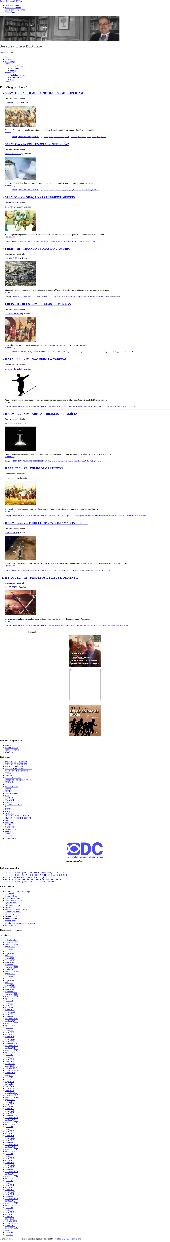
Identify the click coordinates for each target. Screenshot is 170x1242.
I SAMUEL (9, 800)
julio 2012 (9, 1232)
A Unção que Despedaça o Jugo (17, 891)
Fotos (12, 79)
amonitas (60, 515)
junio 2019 (9, 1057)
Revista (13, 70)
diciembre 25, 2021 (12, 102)
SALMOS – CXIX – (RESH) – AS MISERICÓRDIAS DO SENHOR (33, 879)
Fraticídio (77, 461)
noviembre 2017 (11, 1095)
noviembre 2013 (11, 1199)
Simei (118, 296)
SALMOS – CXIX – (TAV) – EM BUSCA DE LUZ (26, 877)
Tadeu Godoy (10, 921)
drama (67, 625)
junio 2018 (9, 1079)
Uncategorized (10, 838)
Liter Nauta (9, 907)
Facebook (10, 1)
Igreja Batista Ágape (13, 898)
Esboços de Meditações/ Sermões (18, 780)
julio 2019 (9, 1055)
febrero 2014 (10, 1192)
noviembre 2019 (11, 1046)
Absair (46, 137)
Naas (98, 137)
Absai (58, 625)
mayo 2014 (9, 1185)
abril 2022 (9, 983)
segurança (80, 241)
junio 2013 (9, 1210)
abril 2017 (9, 1106)
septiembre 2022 (11, 971)
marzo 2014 (9, 1190)
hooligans (118, 515)
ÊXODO (8, 791)
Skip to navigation (12, 5)
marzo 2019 (9, 1061)
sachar (107, 296)
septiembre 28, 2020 (13, 154)
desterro (70, 461)
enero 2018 (9, 1091)
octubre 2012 (10, 1226)
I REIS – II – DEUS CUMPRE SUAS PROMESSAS (38, 304)
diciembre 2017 (11, 1093)
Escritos (8, 64)
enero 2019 (9, 1066)
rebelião (110, 406)
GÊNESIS (9, 798)
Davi (67, 190)
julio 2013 (9, 1208)
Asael (62, 625)
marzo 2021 (9, 1010)
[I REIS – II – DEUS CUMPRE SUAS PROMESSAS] (20, 341)
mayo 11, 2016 (11, 532)
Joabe (84, 137)
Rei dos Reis (100, 296)
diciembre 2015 (11, 1142)
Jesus (80, 137)
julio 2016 (9, 1127)
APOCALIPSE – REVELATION (18, 768)
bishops (66, 515)
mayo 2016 (9, 1131)
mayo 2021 (9, 1005)
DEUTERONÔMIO (13, 777)
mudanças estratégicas (98, 625)
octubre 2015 (10, 1147)
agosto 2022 (10, 974)
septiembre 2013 (11, 1203)
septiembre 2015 (11, 1149)
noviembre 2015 (11, 1145)
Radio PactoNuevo (17, 75)
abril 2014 (9, 1187)
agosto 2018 (10, 1075)
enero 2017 (9, 1113)
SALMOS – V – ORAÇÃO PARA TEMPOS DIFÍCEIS (40, 197)
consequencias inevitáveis (85, 515)
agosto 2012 (10, 1230)
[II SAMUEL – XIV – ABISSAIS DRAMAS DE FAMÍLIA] (20, 450)
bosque (62, 190)
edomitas (61, 137)
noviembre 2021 (11, 994)
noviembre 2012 (11, 1223)
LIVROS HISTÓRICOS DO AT (42, 296)
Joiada (89, 137)
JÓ (6, 807)
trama (109, 570)
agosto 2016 (10, 1124)
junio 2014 (9, 1183)
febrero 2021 (10, 1012)
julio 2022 (9, 976)
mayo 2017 (9, 1104)
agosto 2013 (10, 1205)
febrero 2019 (10, 1064)
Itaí (71, 190)
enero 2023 (9, 962)
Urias (97, 241)
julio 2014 (9, 1181)
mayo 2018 (9, 1082)
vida (134, 406)
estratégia (68, 137)
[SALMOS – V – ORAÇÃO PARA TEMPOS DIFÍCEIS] (20, 230)
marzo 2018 (9, 1086)
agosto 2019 (10, 1052)
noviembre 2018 (11, 1070)
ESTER (8, 784)
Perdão (115, 352)
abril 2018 (9, 1084)
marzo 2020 (9, 1037)
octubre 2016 (10, 1120)
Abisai (46, 190)
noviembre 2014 (11, 1172)
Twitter (3, 1)
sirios (144, 515)
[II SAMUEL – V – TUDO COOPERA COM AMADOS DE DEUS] (20, 559)
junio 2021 (9, 1003)
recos (140, 515)
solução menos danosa (124, 406)
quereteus (121, 352)
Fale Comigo (10, 61)
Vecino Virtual (10, 925)
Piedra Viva (9, 914)
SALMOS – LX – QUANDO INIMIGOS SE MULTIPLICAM (44, 93)
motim (70, 241)
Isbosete (82, 570)
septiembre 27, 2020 (13, 207)
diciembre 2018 (11, 1068)
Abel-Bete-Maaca (57, 406)
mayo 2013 (9, 1212)
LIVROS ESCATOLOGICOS (17, 816)
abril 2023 (9, 956)
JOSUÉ (8, 809)
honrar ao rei (75, 570)
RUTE (7, 834)
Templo (91, 190)
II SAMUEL (22, 406)
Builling (72, 515)
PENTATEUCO (11, 829)
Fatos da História (11, 793)
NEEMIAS (9, 825)
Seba (114, 406)
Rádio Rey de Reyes (13, 916)
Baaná (64, 570)
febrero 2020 (10, 1039)
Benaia (51, 137)
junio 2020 (9, 1030)
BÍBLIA (14, 137)
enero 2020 (9, 1041)
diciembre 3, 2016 (12, 258)
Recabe (98, 570)
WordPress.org (11, 752)
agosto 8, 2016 (11, 423)
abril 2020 (9, 1034)
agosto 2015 (10, 1151)
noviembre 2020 (11, 1019)
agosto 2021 (10, 998)
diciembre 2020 (11, 1016)
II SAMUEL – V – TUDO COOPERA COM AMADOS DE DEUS (46, 523)
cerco (56, 137)
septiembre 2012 (11, 1228)
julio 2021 (9, 1001)
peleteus (109, 352)
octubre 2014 (10, 1174)
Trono (93, 241)
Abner (59, 570)
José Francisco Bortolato (21, 46)
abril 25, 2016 (10, 587)
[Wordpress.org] (74, 1239)
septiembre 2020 (11, 1023)
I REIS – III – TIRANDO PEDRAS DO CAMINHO (38, 248)
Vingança (98, 461)
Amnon (60, 461)
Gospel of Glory (11, 896)
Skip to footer (10, 12)
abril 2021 (9, 1007)
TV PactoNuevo (16, 77)
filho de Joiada (87, 352)
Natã (75, 241)
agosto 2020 (10, 1025)
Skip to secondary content (15, 10)
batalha (57, 190)
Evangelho (9, 789)
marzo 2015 (9, 1163)
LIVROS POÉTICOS (24, 137)
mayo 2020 (9, 1032)
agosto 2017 (10, 1100)
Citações (8, 775)
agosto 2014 (10, 1178)
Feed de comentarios (13, 750)
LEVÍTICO (9, 813)
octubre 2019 (10, 1048)
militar (94, 137)
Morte (95, 406)
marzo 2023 (9, 958)
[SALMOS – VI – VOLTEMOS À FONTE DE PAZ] (20, 179)
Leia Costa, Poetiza (12, 905)
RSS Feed (18, 1)
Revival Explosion (12, 918)
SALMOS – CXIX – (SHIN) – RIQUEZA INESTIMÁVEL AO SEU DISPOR (36, 875)
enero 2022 (9, 989)
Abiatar (59, 352)
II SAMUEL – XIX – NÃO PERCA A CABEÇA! (35, 359)
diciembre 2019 (11, 1043)
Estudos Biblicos (16, 66)
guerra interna (74, 625)
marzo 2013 (9, 1217)
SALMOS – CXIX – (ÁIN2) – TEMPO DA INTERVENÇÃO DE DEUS (34, 873)
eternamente (67, 296)
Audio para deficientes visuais (16, 771)
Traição (87, 241)
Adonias (65, 352)
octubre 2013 (10, 1201)
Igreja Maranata (11, 903)
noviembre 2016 (11, 1118)
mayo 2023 (9, 953)
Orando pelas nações (13, 912)
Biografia (8, 59)
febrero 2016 (10, 1138)
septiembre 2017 (11, 1097)
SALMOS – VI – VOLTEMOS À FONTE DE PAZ (37, 144)
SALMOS (35, 137)
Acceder (8, 745)
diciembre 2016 (11, 1115)
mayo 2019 (9, 1059)
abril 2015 (9, 1160)
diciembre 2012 (11, 1221)
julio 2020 (9, 1028)
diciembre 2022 (11, 965)
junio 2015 (9, 1156)
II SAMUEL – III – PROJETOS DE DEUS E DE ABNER (41, 577)
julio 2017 (9, 1102)
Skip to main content (13, 7)
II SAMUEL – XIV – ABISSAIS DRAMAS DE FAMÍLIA (41, 414)
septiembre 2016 (11, 1122)
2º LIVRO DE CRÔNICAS (16, 764)
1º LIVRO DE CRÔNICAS (16, 762)
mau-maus (130, 515)
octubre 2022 (10, 969)
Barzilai (60, 296)
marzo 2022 (9, 985)
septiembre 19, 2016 (13, 369)
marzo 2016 (9, 1136)
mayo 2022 (9, 980)
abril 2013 (9, 1214)
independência (78, 406)
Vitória (103, 137)
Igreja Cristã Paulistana (14, 900)
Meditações (14, 68)
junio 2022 (9, 978)
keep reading (10, 132)
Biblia (7, 82)
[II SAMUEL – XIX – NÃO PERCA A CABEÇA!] (20, 396)
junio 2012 (9, 1235)
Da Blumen (9, 894)
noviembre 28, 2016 (13, 313)
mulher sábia (102, 406)
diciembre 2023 (11, 940)
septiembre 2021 (11, 996)
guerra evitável (103, 515)
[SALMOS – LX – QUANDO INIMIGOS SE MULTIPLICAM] (20, 126)
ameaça (52, 241)
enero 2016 (9, 1140)
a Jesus (54, 570)
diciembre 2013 (11, 1196)
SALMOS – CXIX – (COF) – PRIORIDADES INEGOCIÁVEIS (31, 882)
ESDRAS (9, 782)
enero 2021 (9, 1014)
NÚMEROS (10, 827)
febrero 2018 (10, 1088)
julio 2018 (9, 1077)
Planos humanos (122, 625)
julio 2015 (9, 1154)
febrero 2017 (10, 1111)
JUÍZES (8, 811)
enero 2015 (9, 1167)
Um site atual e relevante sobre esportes (20, 923)
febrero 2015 (10, 1165)
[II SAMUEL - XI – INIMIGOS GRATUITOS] (20, 505)
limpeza (79, 296)
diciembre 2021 (11, 992)
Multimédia (9, 73)
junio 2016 (9, 1129)
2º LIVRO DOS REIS (14, 766)
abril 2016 (9, 1133)
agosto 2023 (10, 947)
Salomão (85, 190)
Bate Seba (72, 352)
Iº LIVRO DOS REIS (24, 296)
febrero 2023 (10, 960)
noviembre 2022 (11, 967)
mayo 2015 (9, 1158)
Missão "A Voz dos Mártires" (16, 909)
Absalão (51, 190)
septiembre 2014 (11, 1176)
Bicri (71, 406)
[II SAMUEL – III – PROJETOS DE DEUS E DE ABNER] (20, 615)
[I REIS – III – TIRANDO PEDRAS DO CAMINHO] (20, 286)
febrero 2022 (10, 987)
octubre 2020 (10, 1021)
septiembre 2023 (11, 944)
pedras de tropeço (89, 296)
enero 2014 (9, 1194)
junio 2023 (9, 951)
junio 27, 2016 (10, 478)
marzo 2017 (9, 1109)
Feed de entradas (11, 747)
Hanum (74, 137)
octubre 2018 (10, 1073)
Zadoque (135, 352)
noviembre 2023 (11, 942)
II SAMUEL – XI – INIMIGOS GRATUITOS (34, 468)
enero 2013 (9, 1219)
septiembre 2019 (11, 1050)
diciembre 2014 (11, 1169)
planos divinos (112, 625)
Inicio (7, 57)
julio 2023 (9, 949)
